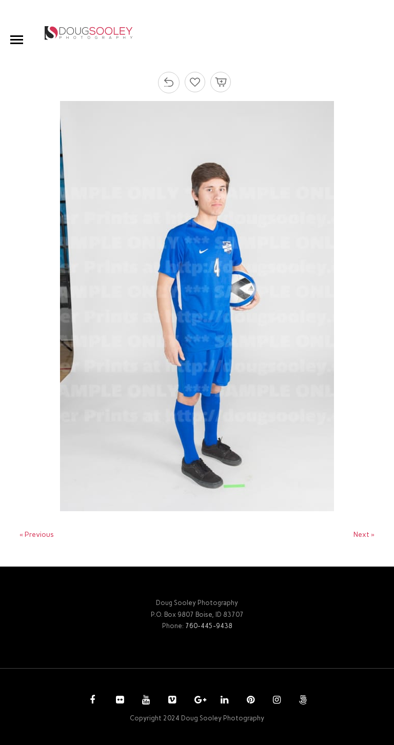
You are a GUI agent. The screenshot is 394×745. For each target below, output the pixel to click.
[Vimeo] (171, 700)
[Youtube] (145, 700)
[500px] (302, 700)
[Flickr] (118, 700)
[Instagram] (275, 700)
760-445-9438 (208, 626)
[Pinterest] (249, 700)
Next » (364, 534)
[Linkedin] (223, 700)
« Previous (36, 534)
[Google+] (197, 700)
